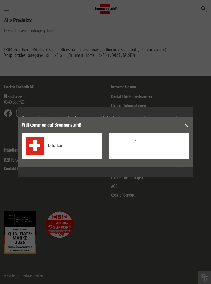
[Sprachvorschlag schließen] (186, 125)
